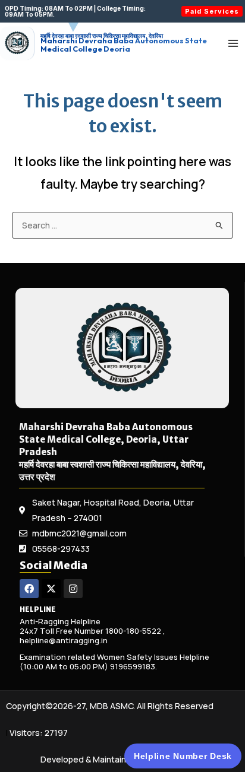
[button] (84, 11)
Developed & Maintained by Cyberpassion (122, 759)
